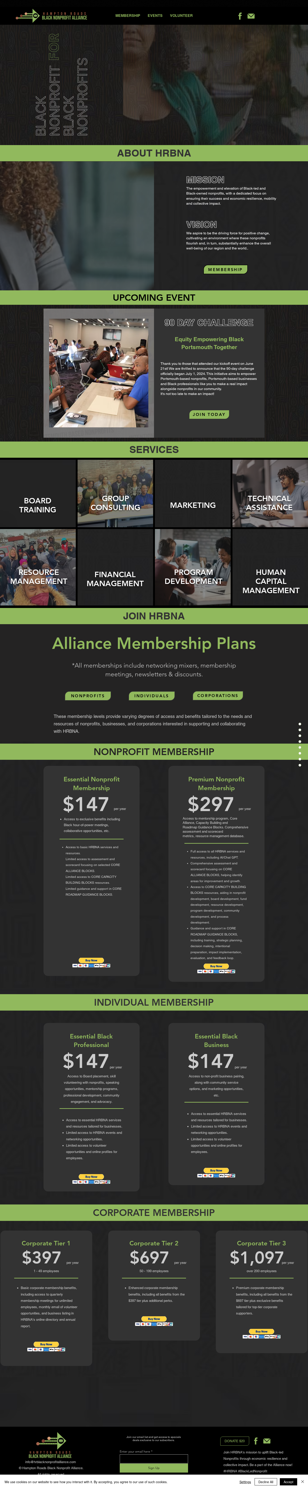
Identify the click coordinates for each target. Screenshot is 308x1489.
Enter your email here (135, 1451)
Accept (288, 1482)
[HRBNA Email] (251, 16)
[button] (37, 505)
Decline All (265, 1482)
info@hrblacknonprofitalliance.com (50, 1462)
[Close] (302, 1481)
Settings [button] (245, 1482)
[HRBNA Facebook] (240, 16)
